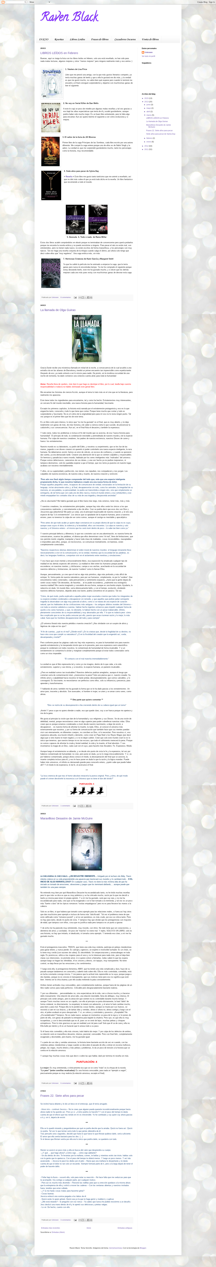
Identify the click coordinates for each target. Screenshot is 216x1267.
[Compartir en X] (85, 297)
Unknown (149, 52)
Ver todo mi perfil (148, 56)
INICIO (43, 39)
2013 (146, 102)
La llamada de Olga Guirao (58, 310)
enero (149, 142)
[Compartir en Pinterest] (91, 297)
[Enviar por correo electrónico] (79, 297)
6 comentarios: (66, 1083)
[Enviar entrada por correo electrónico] (75, 297)
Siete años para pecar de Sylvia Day (160, 134)
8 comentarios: (66, 297)
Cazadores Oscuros (124, 39)
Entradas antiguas (125, 1228)
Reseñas (58, 39)
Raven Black (69, 18)
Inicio (89, 1228)
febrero (149, 138)
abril (148, 112)
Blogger (143, 1248)
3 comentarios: (66, 1220)
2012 (146, 146)
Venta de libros (150, 39)
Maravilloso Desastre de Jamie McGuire (66, 818)
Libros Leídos (77, 39)
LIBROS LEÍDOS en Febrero (59, 53)
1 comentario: (66, 806)
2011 (146, 149)
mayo (148, 108)
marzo (149, 115)
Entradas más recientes (50, 1228)
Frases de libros (99, 39)
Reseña (69, 176)
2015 (146, 98)
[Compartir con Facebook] (88, 297)
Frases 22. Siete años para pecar (62, 1095)
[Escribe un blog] (82, 297)
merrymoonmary (115, 1248)
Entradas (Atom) (58, 1232)
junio (148, 105)
